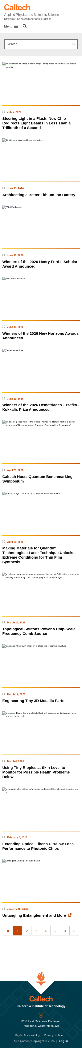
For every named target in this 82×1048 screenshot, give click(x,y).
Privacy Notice (53, 1035)
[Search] (25, 26)
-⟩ (65, 931)
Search (12, 44)
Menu (8, 26)
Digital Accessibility (27, 1035)
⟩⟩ (74, 931)
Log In (63, 1041)
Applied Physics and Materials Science (31, 16)
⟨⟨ (8, 931)
